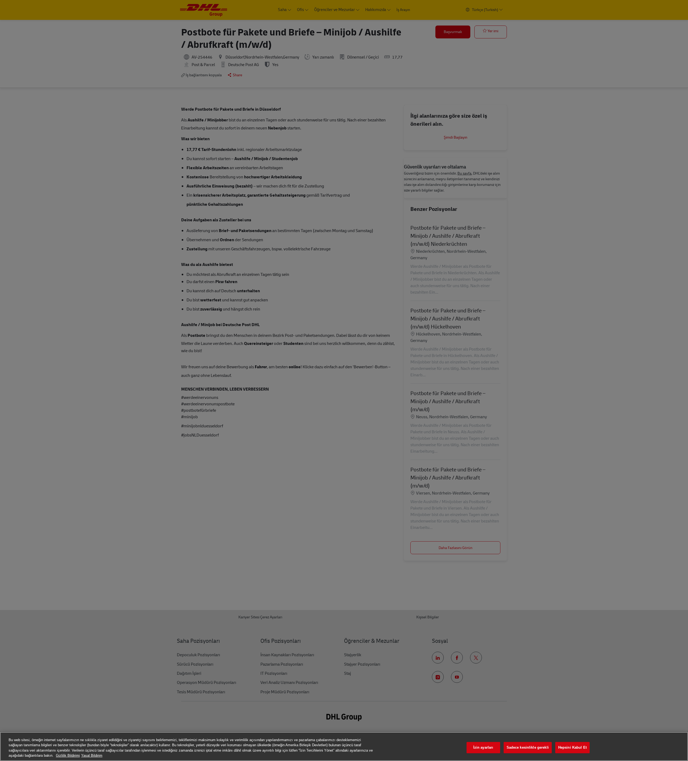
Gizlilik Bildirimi (68, 755)
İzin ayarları (483, 747)
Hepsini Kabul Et (572, 747)
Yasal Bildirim (91, 755)
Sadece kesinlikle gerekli (528, 747)
